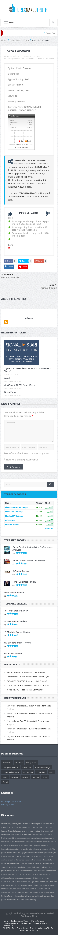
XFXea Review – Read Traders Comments (25, 689)
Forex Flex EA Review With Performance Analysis (32, 548)
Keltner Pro (10, 520)
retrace (14, 777)
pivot (5, 777)
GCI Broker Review (13, 653)
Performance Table (19, 921)
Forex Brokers (40, 923)
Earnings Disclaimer (11, 801)
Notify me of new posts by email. (22, 459)
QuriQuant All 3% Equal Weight (20, 385)
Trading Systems (13, 58)
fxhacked (40, 772)
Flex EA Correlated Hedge (16, 507)
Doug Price (31, 762)
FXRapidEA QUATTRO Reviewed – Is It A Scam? (27, 681)
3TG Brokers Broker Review (17, 642)
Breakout (7, 762)
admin (16, 56)
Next (51, 285)
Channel (18, 762)
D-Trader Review (20, 571)
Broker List (26, 923)
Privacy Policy (7, 804)
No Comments (28, 58)
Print (42, 58)
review (25, 777)
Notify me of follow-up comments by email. (28, 453)
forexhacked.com (11, 772)
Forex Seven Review (14, 592)
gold (51, 772)
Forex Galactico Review (24, 581)
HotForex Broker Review (16, 610)
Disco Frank (10, 392)
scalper (35, 777)
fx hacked (28, 772)
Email (51, 58)
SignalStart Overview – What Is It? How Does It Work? (27, 369)
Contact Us (8, 925)
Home (5, 921)
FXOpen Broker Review (15, 621)
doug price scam (10, 767)
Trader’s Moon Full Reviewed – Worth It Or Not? (28, 685)
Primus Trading (49, 287)
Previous (8, 274)
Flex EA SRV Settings (14, 516)
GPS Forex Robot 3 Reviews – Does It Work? (26, 672)
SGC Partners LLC (10, 277)
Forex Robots (37, 921)
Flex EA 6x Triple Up (14, 511)
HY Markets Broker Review (17, 632)
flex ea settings (42, 767)
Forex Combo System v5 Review (28, 560)
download (27, 767)
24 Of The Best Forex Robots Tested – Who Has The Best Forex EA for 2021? (29, 929)
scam (45, 777)
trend (5, 782)
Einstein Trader (12, 524)
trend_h (8, 378)
